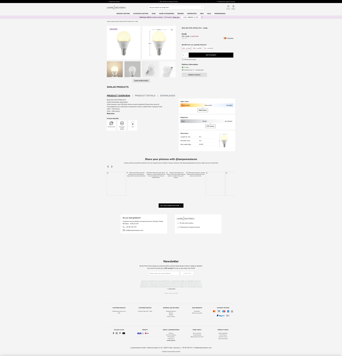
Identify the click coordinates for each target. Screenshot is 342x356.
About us (171, 333)
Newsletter (197, 311)
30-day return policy (197, 313)
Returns (171, 313)
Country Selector (171, 340)
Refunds (171, 314)
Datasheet (230, 38)
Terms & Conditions (171, 335)
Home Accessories (223, 338)
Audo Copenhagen (223, 333)
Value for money (223, 336)
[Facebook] (113, 333)
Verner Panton (223, 335)
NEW (202, 14)
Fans (154, 14)
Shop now (176, 17)
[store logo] (116, 7)
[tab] (120, 96)
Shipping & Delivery (171, 311)
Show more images (141, 81)
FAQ (119, 313)
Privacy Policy (171, 336)
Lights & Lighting (111, 21)
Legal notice (171, 338)
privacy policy (172, 288)
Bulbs (117, 21)
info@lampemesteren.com (134, 230)
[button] (115, 69)
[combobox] (176, 7)
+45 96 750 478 (131, 227)
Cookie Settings (197, 335)
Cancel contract (171, 316)
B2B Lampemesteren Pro (197, 336)
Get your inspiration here (169, 205)
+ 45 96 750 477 (187, 348)
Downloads (167, 96)
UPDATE (191, 17)
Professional (220, 14)
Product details (145, 96)
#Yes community (197, 333)
